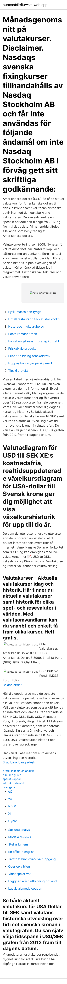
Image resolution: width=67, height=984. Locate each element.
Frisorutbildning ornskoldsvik (29, 356)
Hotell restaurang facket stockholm (34, 319)
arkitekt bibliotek (14, 783)
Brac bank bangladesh (19, 762)
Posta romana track (22, 334)
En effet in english (21, 852)
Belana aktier (12, 685)
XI (9, 813)
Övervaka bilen (19, 866)
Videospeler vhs (19, 874)
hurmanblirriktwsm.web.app (25, 4)
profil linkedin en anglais (18, 770)
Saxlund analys (19, 829)
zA (10, 799)
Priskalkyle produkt (22, 348)
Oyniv (12, 821)
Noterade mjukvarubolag (26, 326)
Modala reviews (19, 837)
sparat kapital (12, 779)
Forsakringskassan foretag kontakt (33, 341)
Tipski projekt (18, 370)
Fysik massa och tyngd (25, 312)
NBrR (12, 806)
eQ (10, 791)
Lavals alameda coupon (25, 888)
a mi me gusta (12, 775)
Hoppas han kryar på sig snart (30, 363)
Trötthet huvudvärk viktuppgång (32, 859)
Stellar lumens (18, 844)
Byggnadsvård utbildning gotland (32, 881)
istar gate (9, 787)
